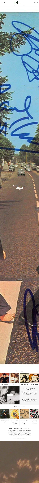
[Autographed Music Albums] (24, 378)
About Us (23, 5)
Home (15, 5)
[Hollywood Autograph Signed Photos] (15, 378)
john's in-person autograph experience (19, 438)
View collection (19, 189)
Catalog (19, 5)
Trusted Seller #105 (20, 431)
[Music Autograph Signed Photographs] (5, 378)
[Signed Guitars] (34, 378)
